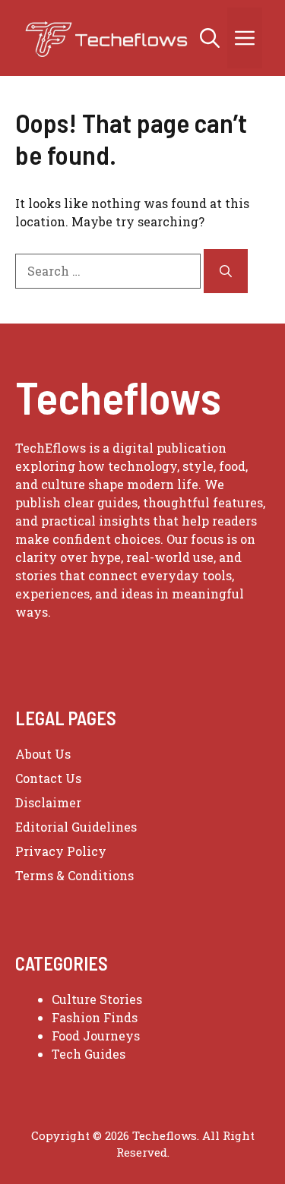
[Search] (226, 271)
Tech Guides (88, 1054)
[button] (209, 38)
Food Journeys (96, 1035)
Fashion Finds (95, 1017)
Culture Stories (97, 999)
